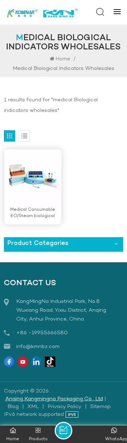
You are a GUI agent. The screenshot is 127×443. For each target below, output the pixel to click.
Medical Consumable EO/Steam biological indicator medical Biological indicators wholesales (32, 213)
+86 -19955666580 (42, 332)
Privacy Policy (64, 406)
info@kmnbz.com (38, 346)
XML (33, 406)
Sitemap (100, 406)
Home (63, 59)
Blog (13, 406)
